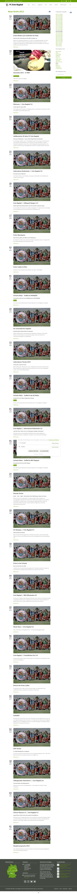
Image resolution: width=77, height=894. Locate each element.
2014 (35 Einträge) (59, 30)
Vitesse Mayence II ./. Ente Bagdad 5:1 (25, 812)
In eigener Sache (59, 68)
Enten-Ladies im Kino (20, 267)
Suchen (70, 5)
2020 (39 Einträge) (59, 22)
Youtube (35, 881)
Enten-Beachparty (19, 235)
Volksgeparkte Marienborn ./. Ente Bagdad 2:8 (28, 780)
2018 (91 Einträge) (59, 24)
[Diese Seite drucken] (48, 11)
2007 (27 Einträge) (59, 39)
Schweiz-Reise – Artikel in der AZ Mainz (26, 395)
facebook (28, 881)
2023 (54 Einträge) (59, 18)
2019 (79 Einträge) (59, 23)
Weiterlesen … (16, 47)
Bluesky (31, 881)
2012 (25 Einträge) (59, 32)
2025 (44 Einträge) (59, 15)
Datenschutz (65, 888)
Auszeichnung (58, 54)
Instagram (25, 881)
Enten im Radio (58, 59)
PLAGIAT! (16, 715)
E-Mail (25, 870)
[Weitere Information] (70, 1)
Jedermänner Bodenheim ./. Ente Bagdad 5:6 (27, 171)
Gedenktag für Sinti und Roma (65, 868)
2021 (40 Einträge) (59, 20)
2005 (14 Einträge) (59, 41)
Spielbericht (58, 65)
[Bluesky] (66, 1)
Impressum (56, 888)
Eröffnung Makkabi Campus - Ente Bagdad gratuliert (65, 877)
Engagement (58, 55)
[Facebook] (64, 1)
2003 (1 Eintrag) (59, 44)
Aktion (57, 52)
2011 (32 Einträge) (59, 34)
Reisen (57, 64)
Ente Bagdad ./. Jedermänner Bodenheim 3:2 (27, 428)
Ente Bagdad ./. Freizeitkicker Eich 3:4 (25, 655)
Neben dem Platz (59, 61)
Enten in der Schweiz (20, 563)
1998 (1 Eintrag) (59, 45)
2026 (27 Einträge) (59, 14)
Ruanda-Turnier (18, 493)
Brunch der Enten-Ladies (21, 685)
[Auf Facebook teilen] (49, 11)
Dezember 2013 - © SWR (21, 73)
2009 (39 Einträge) (59, 36)
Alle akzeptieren (44, 451)
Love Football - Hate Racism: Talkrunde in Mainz (65, 874)
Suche (60, 888)
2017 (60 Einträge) (59, 26)
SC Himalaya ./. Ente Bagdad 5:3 (23, 530)
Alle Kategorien (58, 51)
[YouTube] (68, 1)
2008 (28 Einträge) (59, 38)
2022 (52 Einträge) (59, 19)
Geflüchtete (58, 60)
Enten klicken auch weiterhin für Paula (25, 35)
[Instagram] (62, 1)
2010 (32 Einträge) (59, 35)
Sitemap (70, 888)
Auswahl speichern (33, 451)
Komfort (23, 446)
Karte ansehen (26, 877)
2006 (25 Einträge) (59, 40)
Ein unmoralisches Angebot (22, 328)
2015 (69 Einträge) (59, 28)
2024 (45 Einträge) (59, 16)
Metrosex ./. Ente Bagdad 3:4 (22, 104)
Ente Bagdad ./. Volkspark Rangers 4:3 (25, 203)
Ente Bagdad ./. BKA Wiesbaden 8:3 (25, 595)
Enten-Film (58, 56)
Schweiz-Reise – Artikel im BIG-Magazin (26, 460)
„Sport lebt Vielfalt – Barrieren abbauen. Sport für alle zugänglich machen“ (65, 865)
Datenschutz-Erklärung (54, 439)
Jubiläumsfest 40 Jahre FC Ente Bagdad (26, 136)
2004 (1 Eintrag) (59, 43)
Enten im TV (16, 76)
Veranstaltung (58, 67)
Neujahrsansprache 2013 (21, 846)
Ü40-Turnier (17, 748)
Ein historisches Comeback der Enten (65, 871)
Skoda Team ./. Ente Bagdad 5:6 (23, 627)
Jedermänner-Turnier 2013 (22, 362)
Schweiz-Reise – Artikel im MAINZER (25, 295)
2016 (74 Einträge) (59, 27)
